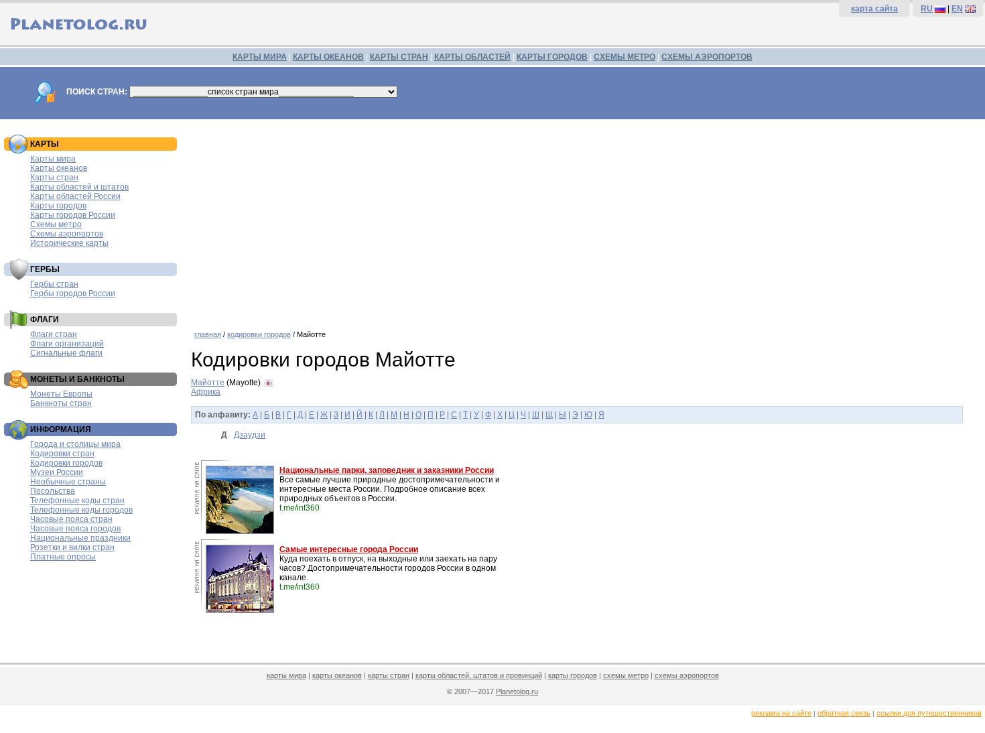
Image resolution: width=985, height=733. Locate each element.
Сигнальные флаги (66, 353)
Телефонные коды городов (81, 510)
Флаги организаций (67, 343)
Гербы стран (54, 284)
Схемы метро (56, 224)
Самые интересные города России (348, 549)
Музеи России (56, 472)
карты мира (286, 675)
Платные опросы (63, 556)
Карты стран (54, 177)
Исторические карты (69, 243)
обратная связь (843, 713)
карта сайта (874, 8)
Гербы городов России (72, 293)
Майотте (207, 382)
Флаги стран (53, 334)
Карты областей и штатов (79, 187)
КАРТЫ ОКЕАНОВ (328, 57)
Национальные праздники (80, 538)
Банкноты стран (61, 403)
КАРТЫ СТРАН (399, 57)
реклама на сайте (781, 713)
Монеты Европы (61, 394)
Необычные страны (68, 481)
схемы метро (626, 675)
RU (927, 8)
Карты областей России (75, 196)
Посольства (52, 491)
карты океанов (337, 675)
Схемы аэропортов (66, 234)
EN (957, 8)
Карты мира (53, 158)
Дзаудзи (249, 435)
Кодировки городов (66, 463)
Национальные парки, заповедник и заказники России (386, 470)
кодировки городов (259, 334)
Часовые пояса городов (75, 528)
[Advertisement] (584, 220)
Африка (205, 392)
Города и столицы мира (75, 444)
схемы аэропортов (687, 675)
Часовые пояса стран (71, 519)
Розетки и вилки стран (72, 547)
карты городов (572, 675)
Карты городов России (72, 215)
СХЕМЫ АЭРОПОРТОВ (706, 57)
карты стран (388, 675)
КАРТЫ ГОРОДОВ (552, 57)
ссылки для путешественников (929, 713)
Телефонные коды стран (77, 500)
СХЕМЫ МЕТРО (624, 57)
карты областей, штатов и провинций (478, 675)
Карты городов (58, 205)
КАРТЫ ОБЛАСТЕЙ (472, 57)
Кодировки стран (62, 453)
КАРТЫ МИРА (260, 57)
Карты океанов (58, 168)
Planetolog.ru (517, 691)
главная (207, 334)
